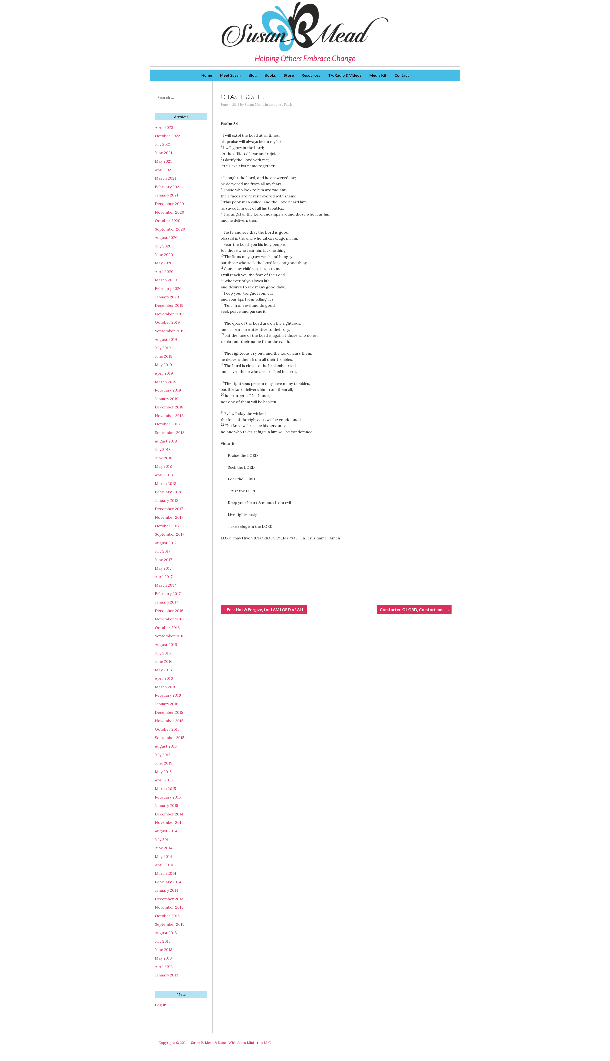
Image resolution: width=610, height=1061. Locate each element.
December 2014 (169, 814)
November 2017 (169, 517)
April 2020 (164, 271)
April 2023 (164, 127)
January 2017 (166, 602)
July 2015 (162, 754)
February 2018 (168, 491)
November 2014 (169, 822)
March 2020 (166, 279)
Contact (401, 75)
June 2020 (164, 254)
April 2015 (164, 780)
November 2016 (169, 619)
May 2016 (163, 670)
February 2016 (168, 695)
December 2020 (169, 203)
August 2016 (166, 644)
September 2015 (169, 737)
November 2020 (169, 212)
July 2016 (163, 653)
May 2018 (163, 466)
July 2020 (163, 246)
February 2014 (168, 882)
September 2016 (169, 636)
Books (270, 75)
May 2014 (163, 856)
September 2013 (169, 924)
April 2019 (164, 373)
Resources (311, 75)
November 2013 (169, 907)
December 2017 (169, 508)
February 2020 (168, 288)
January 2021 (166, 195)
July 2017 (162, 551)
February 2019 (168, 390)
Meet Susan (230, 75)
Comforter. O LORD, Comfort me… (412, 609)
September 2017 (169, 534)
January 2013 (166, 975)
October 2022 (167, 135)
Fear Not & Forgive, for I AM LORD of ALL (265, 609)
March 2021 (165, 178)
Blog (253, 75)
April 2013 (164, 966)
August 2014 (166, 831)
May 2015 (163, 771)
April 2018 (164, 475)
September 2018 (169, 432)
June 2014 (164, 847)
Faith (288, 104)
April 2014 (164, 864)
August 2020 (166, 237)
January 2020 (167, 297)
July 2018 (163, 449)
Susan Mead (254, 104)
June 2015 (163, 763)
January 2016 (166, 703)
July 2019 (163, 347)
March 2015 (165, 788)
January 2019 (166, 398)
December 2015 (169, 712)
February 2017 (168, 593)
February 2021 (168, 186)
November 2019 (169, 314)
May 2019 (163, 364)
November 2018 (169, 415)
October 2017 (167, 525)
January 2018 (166, 500)
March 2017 (165, 585)
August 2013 (166, 932)
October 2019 (167, 322)
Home (206, 75)
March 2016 (165, 686)
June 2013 (163, 949)
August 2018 (166, 441)
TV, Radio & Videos (344, 75)
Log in (160, 1004)
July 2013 (163, 941)
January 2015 (166, 805)
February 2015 (168, 797)
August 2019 (166, 339)
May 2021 (163, 161)
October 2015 (167, 729)
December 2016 (169, 610)
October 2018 (167, 424)
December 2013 (169, 898)
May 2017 (163, 568)
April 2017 (164, 576)
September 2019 (170, 330)
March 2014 (165, 873)
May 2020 (164, 263)
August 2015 (166, 746)
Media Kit (377, 75)
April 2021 (164, 169)
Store (289, 75)
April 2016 (164, 678)
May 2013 (163, 958)
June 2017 (163, 559)
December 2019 (169, 305)
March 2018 (165, 483)
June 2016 (163, 661)
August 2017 (166, 542)
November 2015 (169, 720)
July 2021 (163, 144)
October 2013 (167, 915)
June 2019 (164, 356)
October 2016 (167, 627)
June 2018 (163, 458)
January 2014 (166, 890)
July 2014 (163, 839)
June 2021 (163, 152)
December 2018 (169, 407)
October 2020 (167, 220)
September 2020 (170, 229)
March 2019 (165, 381)
